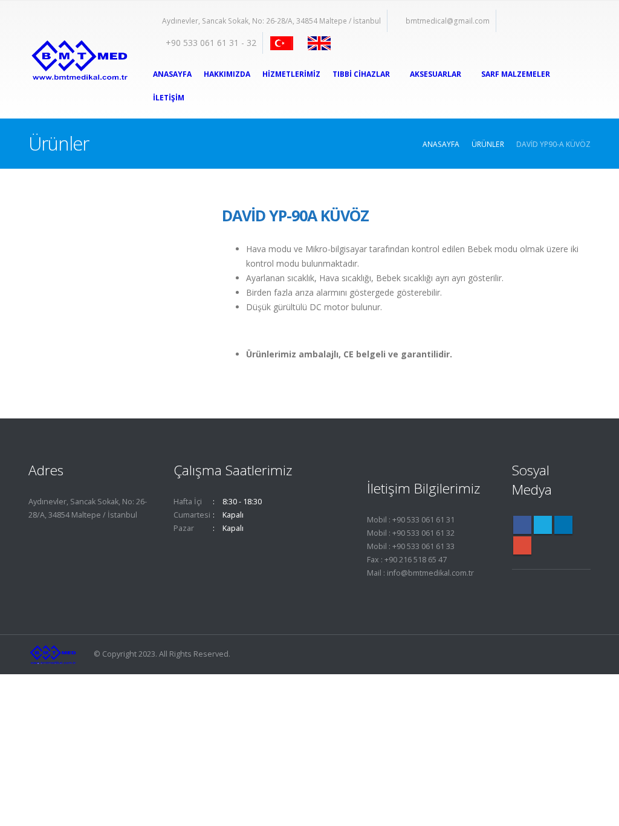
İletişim (168, 98)
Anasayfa (172, 74)
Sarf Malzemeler (515, 74)
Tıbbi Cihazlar (361, 74)
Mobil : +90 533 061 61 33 (411, 546)
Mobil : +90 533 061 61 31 (411, 520)
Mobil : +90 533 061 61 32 (411, 533)
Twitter (543, 525)
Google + (522, 545)
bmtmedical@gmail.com (448, 21)
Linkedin (563, 525)
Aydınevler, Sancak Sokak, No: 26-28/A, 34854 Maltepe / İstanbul (271, 21)
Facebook (522, 525)
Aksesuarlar (435, 74)
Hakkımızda (227, 74)
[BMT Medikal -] (78, 60)
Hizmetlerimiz (291, 74)
